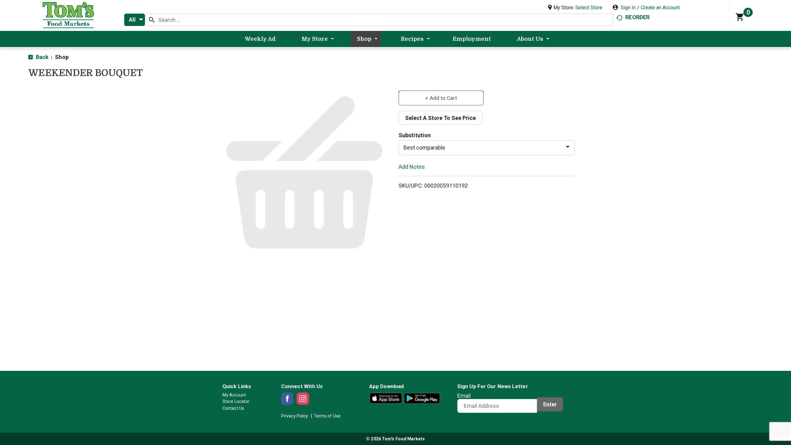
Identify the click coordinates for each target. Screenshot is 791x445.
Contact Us (233, 408)
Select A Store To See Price (440, 118)
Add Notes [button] (412, 166)
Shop (61, 57)
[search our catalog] (152, 20)
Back (42, 57)
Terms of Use (327, 415)
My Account (234, 394)
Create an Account (660, 8)
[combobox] (134, 20)
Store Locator (235, 401)
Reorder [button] (637, 17)
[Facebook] (287, 398)
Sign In (628, 8)
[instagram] (303, 398)
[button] (441, 98)
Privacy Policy (294, 415)
